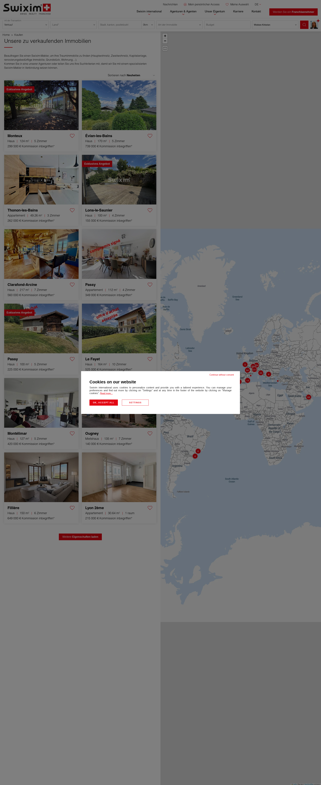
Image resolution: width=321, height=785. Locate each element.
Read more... (106, 393)
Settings (135, 402)
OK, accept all (103, 402)
